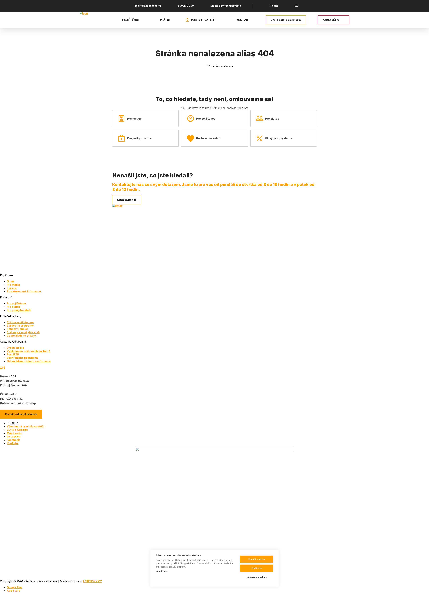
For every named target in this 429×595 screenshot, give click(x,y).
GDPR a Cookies (17, 429)
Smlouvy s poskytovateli (23, 332)
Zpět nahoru (422, 588)
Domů (204, 66)
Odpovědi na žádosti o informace (29, 361)
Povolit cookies (256, 559)
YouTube (12, 443)
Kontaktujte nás (126, 199)
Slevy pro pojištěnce (279, 138)
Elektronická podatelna (22, 357)
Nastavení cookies (257, 577)
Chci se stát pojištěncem (286, 19)
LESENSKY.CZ (92, 581)
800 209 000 (186, 5)
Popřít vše (256, 568)
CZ (296, 5)
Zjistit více (161, 571)
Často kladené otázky (21, 335)
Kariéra (12, 288)
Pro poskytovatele (139, 138)
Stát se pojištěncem (20, 322)
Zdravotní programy (20, 325)
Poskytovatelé (203, 20)
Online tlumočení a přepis (225, 5)
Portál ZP (13, 354)
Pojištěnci (130, 20)
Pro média (13, 284)
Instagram (13, 436)
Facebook (13, 440)
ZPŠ (2, 367)
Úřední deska (15, 347)
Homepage (134, 118)
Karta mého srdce (208, 138)
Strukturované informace (24, 291)
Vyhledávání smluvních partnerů (28, 351)
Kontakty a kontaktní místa (21, 414)
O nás (10, 281)
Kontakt (243, 20)
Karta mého (331, 19)
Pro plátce (272, 118)
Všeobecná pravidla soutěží (25, 426)
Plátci (165, 20)
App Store (13, 590)
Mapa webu (14, 433)
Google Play (14, 587)
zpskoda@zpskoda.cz (148, 5)
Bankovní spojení (18, 329)
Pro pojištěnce (206, 118)
